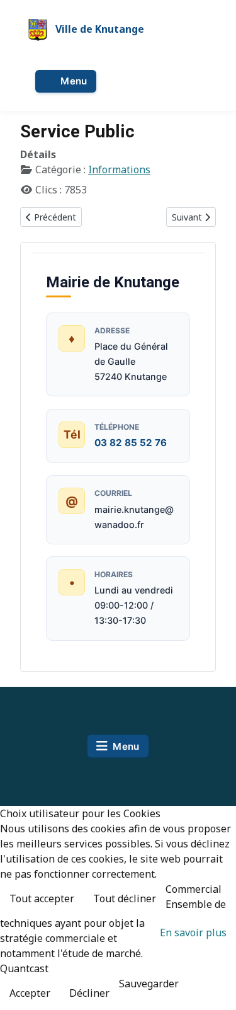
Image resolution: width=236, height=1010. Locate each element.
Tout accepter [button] (41, 898)
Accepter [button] (29, 993)
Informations (119, 169)
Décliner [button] (89, 993)
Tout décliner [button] (124, 898)
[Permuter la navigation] (65, 81)
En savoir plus (193, 932)
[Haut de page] (214, 986)
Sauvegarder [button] (149, 983)
